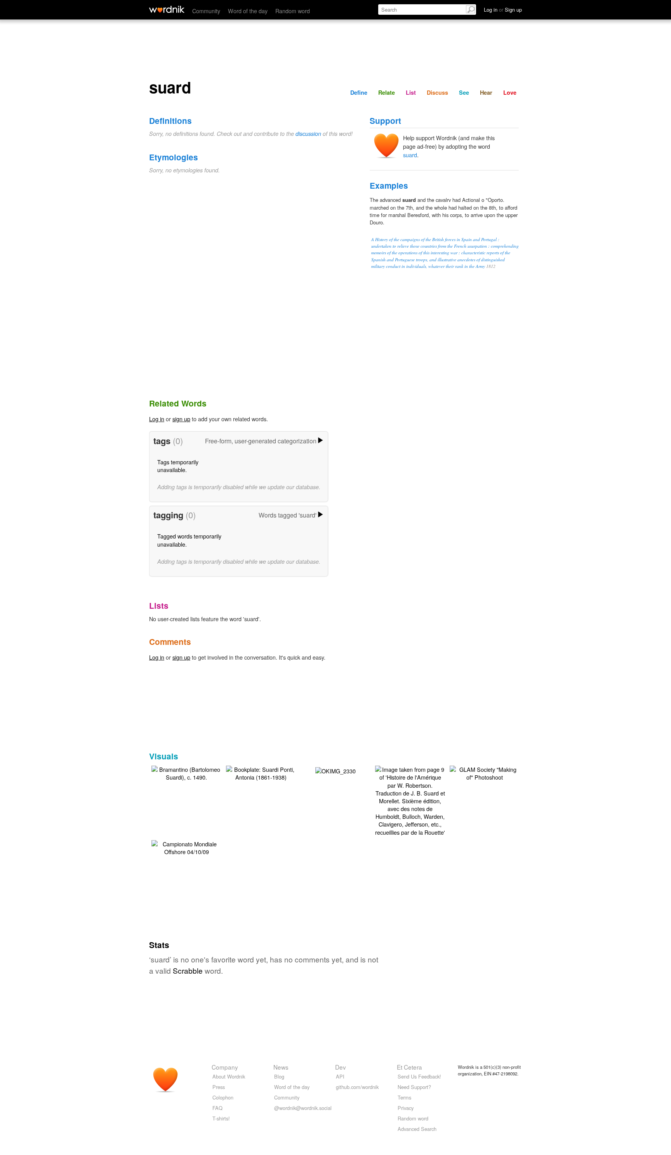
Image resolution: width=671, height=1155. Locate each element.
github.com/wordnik (357, 1087)
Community (206, 11)
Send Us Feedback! (419, 1076)
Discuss (437, 92)
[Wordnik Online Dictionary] (166, 9)
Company (225, 1067)
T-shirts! (221, 1118)
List (411, 92)
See (464, 92)
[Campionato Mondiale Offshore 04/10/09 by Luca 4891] (186, 847)
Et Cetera (409, 1067)
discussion (308, 133)
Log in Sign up (503, 9)
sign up (181, 419)
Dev (340, 1067)
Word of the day (248, 11)
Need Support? (414, 1087)
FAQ (217, 1108)
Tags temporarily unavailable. (177, 466)
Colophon (222, 1097)
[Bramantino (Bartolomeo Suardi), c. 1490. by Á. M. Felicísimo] (186, 772)
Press (218, 1087)
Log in (156, 419)
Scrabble (188, 970)
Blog (279, 1076)
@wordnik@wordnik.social (303, 1108)
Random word (292, 11)
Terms (404, 1097)
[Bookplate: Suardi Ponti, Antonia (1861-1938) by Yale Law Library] (261, 772)
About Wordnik (228, 1076)
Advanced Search (417, 1128)
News (281, 1067)
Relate (386, 92)
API (340, 1076)
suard (410, 155)
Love (509, 92)
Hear (486, 92)
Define (358, 92)
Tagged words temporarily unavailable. (189, 540)
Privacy (406, 1108)
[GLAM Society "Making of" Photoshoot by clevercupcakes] (485, 772)
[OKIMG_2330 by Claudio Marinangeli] (335, 770)
